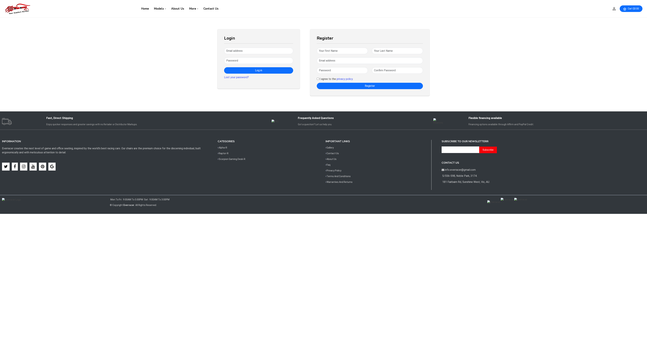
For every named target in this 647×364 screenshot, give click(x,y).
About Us (177, 9)
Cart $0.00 (632, 8)
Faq (328, 165)
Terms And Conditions (339, 176)
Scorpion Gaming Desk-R (232, 159)
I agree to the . (336, 79)
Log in (258, 70)
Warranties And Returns (339, 182)
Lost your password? (236, 77)
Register (370, 85)
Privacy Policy (334, 170)
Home (145, 9)
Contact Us (211, 9)
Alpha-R (223, 147)
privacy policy (345, 79)
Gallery (330, 147)
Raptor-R (223, 153)
